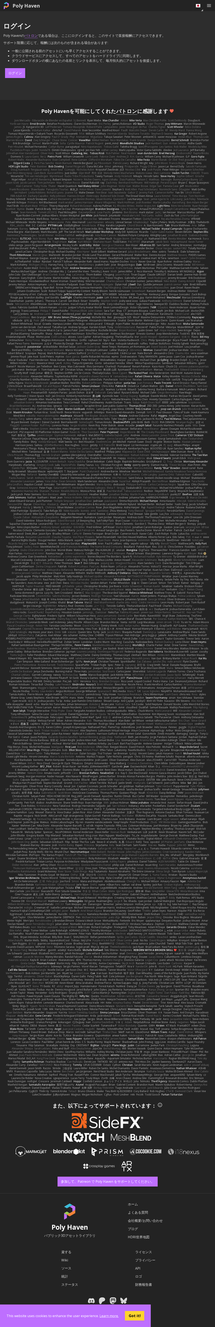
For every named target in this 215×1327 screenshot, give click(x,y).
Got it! (135, 1315)
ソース (66, 1268)
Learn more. (109, 1316)
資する (66, 1252)
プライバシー (145, 1260)
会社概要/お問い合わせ (145, 1220)
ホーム (133, 1204)
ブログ (133, 1228)
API (137, 1268)
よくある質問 (138, 1212)
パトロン (31, 35)
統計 (64, 1276)
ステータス (69, 1284)
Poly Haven (26, 5)
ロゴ (138, 1276)
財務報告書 (143, 1284)
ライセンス (143, 1252)
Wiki (64, 1260)
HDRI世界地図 (138, 1237)
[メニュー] (209, 5)
